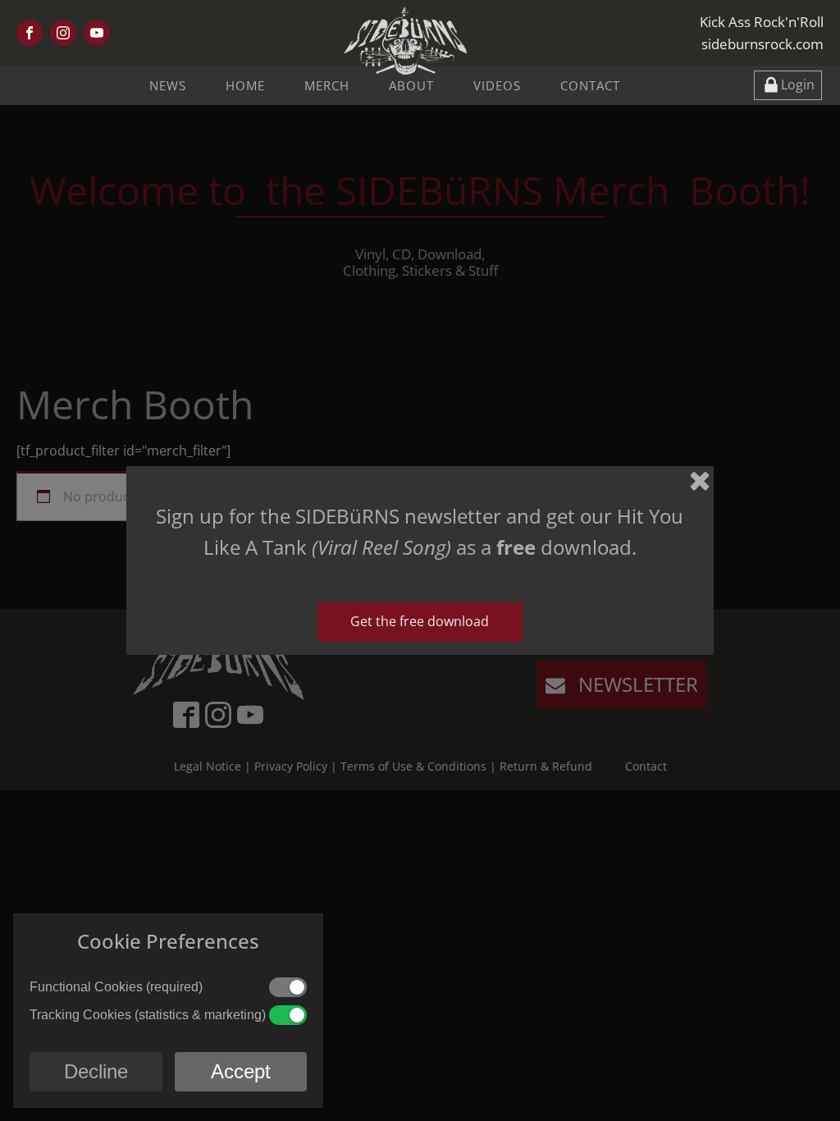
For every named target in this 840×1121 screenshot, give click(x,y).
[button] (788, 85)
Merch (326, 85)
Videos (497, 85)
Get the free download (419, 621)
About (411, 85)
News (167, 85)
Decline (96, 1071)
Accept (241, 1071)
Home (245, 85)
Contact (590, 85)
